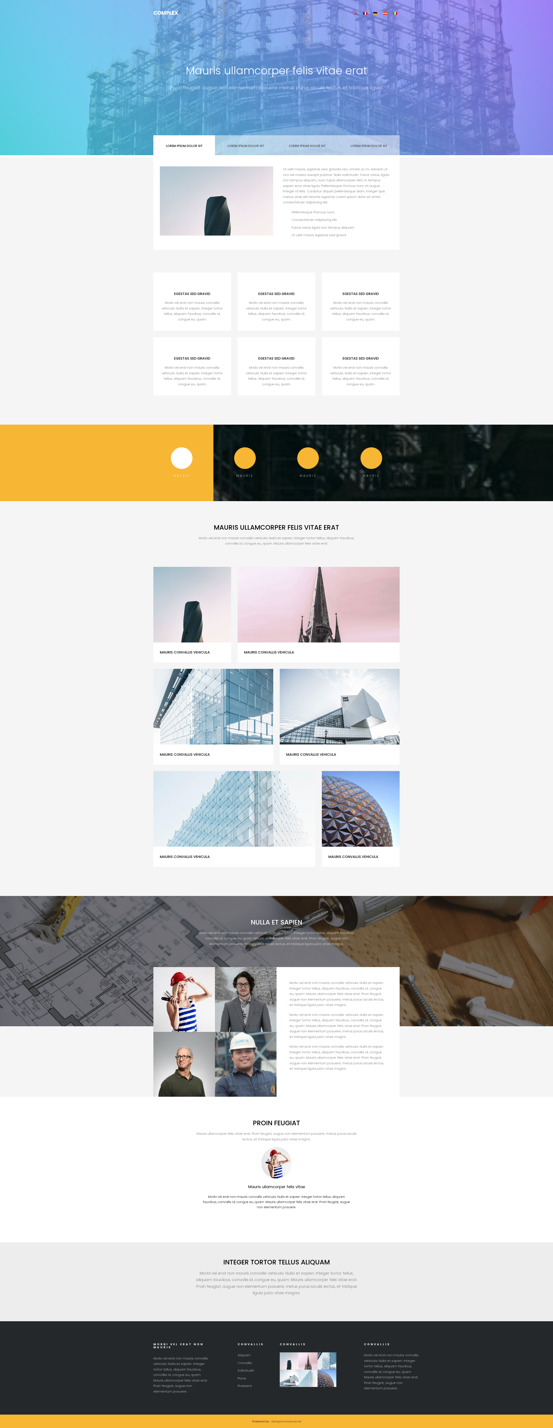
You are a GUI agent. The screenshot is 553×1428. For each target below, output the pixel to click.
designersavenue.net (286, 1421)
